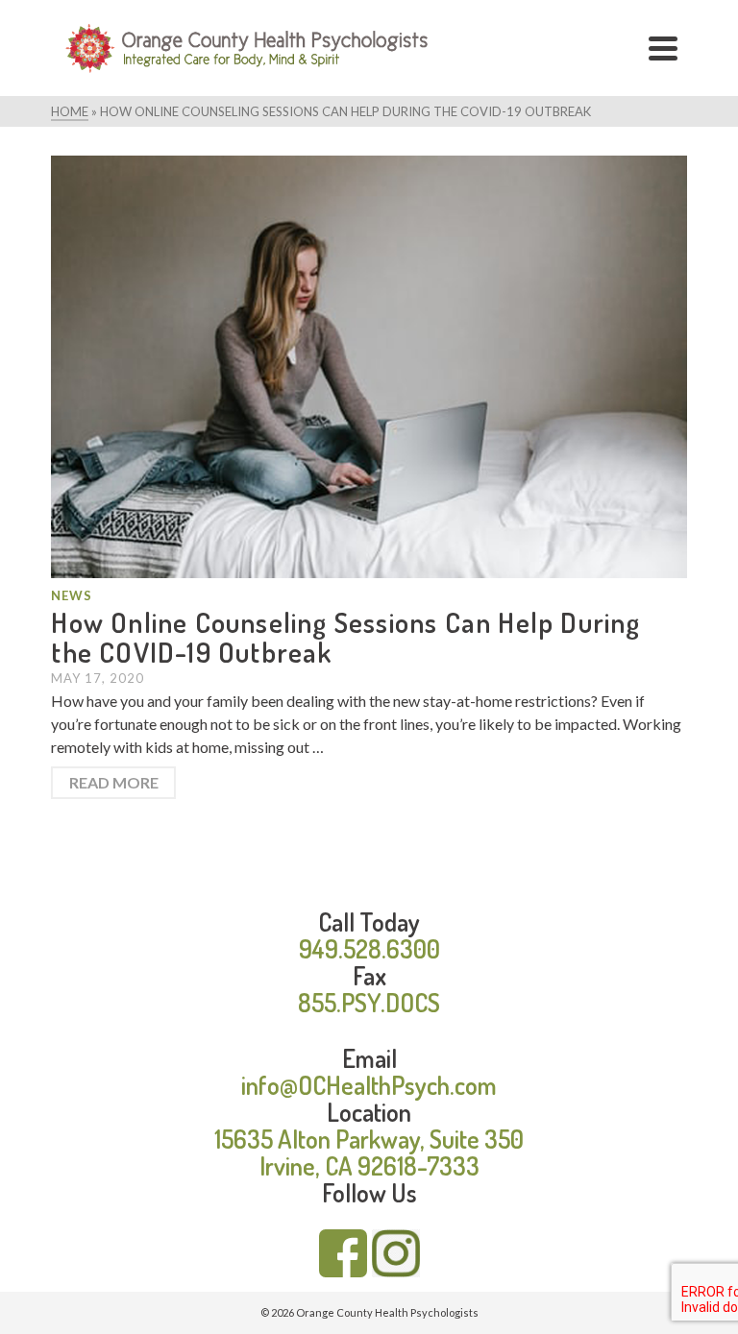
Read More (114, 782)
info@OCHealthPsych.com (369, 1085)
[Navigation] (663, 48)
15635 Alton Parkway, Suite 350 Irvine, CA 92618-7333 (369, 1152)
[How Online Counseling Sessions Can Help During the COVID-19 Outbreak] (368, 364)
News (71, 595)
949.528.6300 (369, 948)
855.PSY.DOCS (369, 1002)
